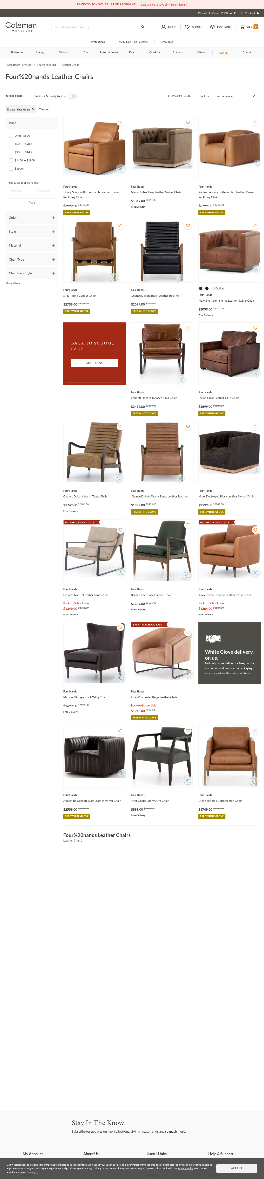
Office (201, 52)
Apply (32, 202)
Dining (63, 52)
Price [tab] (12, 123)
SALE (224, 52)
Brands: (11, 109)
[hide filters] (15, 96)
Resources (167, 42)
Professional (98, 42)
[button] (168, 27)
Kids (131, 52)
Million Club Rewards (133, 42)
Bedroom (17, 52)
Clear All (44, 109)
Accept (237, 1168)
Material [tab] (15, 245)
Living (40, 52)
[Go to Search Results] (142, 27)
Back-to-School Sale (76, 603)
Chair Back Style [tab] (20, 273)
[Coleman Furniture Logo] (21, 30)
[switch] (72, 96)
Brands (247, 52)
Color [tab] (13, 217)
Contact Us (252, 13)
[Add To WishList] (120, 122)
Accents (178, 52)
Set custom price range (23, 182)
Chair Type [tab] (16, 259)
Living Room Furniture (19, 64)
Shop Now (94, 363)
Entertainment (109, 52)
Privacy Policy (185, 1168)
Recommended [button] (225, 96)
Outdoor (154, 52)
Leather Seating (46, 64)
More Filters (13, 283)
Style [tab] (12, 231)
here (35, 1172)
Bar (86, 52)
